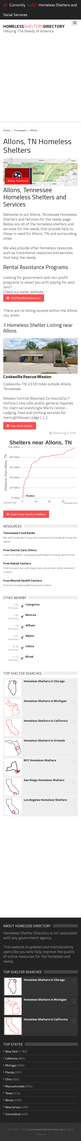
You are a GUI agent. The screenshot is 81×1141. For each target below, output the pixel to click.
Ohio (8, 1079)
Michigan (11, 1065)
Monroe (30, 615)
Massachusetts (15, 1086)
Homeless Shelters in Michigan (45, 701)
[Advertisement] (40, 80)
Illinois (9, 1100)
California (11, 1058)
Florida (9, 1072)
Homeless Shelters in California (46, 721)
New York (11, 1051)
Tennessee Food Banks (19, 533)
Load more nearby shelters (27, 514)
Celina (29, 646)
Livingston (32, 604)
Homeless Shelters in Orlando (44, 740)
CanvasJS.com (70, 503)
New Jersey (13, 1107)
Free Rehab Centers (17, 563)
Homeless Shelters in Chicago (44, 681)
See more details (21, 425)
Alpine (29, 636)
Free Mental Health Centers (22, 580)
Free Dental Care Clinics (20, 550)
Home (6, 130)
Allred (29, 657)
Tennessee (20, 130)
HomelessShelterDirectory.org (45, 1129)
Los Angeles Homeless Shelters (45, 800)
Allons (33, 130)
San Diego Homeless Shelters (44, 780)
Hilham (30, 625)
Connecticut (12, 1114)
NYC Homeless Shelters (40, 760)
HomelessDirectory (34, 26)
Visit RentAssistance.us (25, 298)
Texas (9, 1093)
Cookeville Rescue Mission (27, 376)
